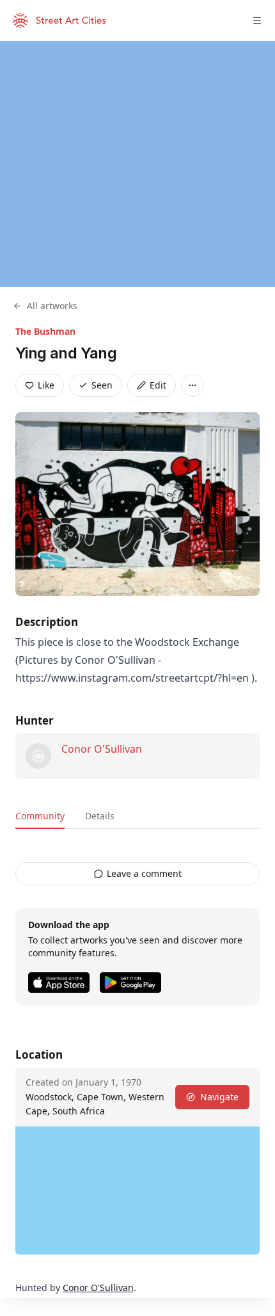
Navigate (219, 1097)
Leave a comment (144, 873)
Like (46, 385)
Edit (158, 385)
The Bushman (45, 331)
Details (99, 816)
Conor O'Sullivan (101, 749)
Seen (102, 385)
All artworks (52, 306)
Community (40, 816)
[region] (137, 164)
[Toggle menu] (257, 20)
